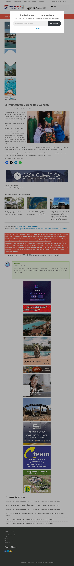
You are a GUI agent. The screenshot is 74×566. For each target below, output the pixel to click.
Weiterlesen (37, 28)
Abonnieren (54, 23)
